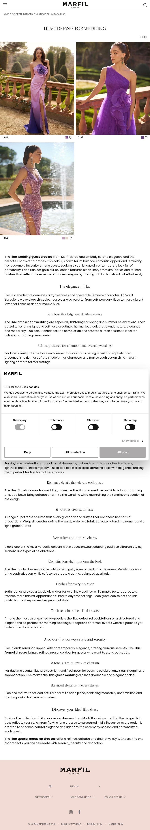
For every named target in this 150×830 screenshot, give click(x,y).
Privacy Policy (94, 823)
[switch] (56, 427)
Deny (27, 452)
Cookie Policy (115, 823)
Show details (130, 440)
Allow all (122, 452)
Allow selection (75, 452)
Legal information (71, 823)
